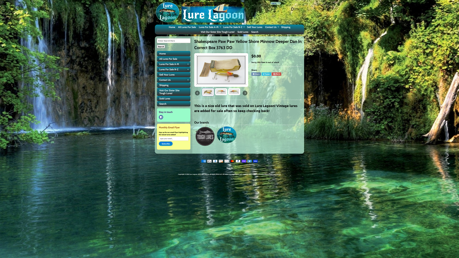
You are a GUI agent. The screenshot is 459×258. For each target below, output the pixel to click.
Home (172, 27)
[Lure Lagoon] (200, 12)
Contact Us (272, 28)
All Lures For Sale (187, 27)
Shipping (285, 27)
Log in (274, 3)
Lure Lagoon (193, 174)
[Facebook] (161, 117)
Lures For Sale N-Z (234, 28)
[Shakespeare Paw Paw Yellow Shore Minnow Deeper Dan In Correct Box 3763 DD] (208, 92)
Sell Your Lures (254, 27)
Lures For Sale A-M (210, 28)
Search (254, 31)
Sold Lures (243, 31)
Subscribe (166, 144)
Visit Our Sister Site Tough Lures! (218, 31)
